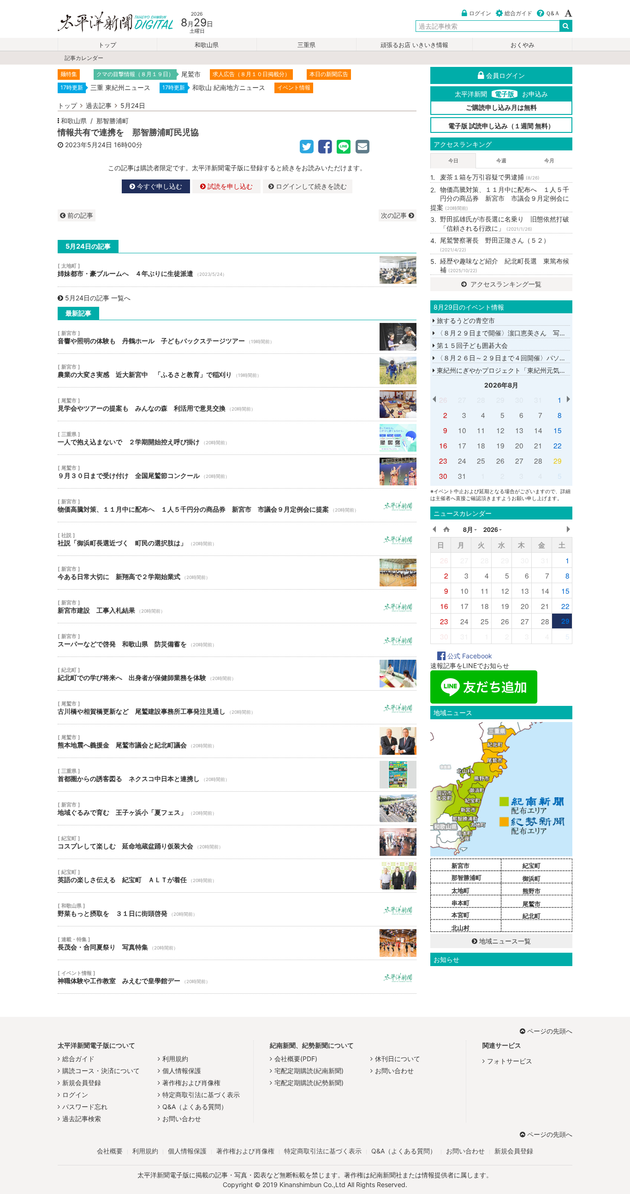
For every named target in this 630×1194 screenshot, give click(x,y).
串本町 (461, 903)
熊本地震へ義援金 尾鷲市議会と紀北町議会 (237, 741)
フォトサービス (509, 1061)
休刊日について (397, 1059)
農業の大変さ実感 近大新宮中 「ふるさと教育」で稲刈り (237, 370)
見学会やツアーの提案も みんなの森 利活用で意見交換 (237, 404)
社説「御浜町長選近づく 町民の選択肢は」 (237, 538)
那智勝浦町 (112, 121)
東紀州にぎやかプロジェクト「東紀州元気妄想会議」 (513, 370)
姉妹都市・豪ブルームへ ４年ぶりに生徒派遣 (237, 270)
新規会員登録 (81, 1083)
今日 (453, 160)
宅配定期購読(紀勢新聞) (309, 1083)
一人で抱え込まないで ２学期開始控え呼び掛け (237, 437)
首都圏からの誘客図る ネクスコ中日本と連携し (237, 774)
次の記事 (395, 215)
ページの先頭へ (549, 1031)
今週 (501, 160)
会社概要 (110, 1151)
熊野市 (532, 891)
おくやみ (523, 45)
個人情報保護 (181, 1071)
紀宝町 (532, 865)
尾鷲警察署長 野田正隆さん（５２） (495, 244)
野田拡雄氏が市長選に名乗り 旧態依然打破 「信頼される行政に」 (506, 223)
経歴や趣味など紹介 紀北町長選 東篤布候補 (504, 265)
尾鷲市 (532, 903)
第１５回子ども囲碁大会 (471, 345)
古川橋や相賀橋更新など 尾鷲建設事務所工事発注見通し (237, 707)
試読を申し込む (229, 186)
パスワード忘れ (84, 1106)
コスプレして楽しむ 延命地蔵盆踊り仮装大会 (237, 842)
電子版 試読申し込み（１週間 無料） (501, 126)
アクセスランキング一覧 (505, 284)
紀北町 (532, 915)
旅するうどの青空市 (465, 320)
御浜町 (532, 878)
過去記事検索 (81, 1118)
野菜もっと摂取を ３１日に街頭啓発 (237, 909)
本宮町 (461, 915)
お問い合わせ (181, 1118)
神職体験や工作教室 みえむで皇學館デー (237, 976)
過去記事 (99, 105)
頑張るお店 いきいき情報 (414, 45)
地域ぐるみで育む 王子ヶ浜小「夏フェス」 (237, 808)
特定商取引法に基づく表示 (201, 1094)
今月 (549, 160)
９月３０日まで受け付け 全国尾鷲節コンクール (237, 471)
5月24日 (132, 105)
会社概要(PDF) (295, 1059)
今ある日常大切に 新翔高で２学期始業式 (237, 572)
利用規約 (175, 1059)
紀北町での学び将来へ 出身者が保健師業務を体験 (237, 673)
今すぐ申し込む (158, 186)
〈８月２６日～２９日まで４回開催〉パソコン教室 (510, 358)
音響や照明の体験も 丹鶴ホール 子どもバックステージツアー (237, 336)
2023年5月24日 (88, 145)
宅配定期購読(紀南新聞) (309, 1071)
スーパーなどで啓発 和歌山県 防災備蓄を (237, 640)
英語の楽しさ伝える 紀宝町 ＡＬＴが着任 (237, 875)
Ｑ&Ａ (553, 13)
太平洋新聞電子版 (109, 22)
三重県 (306, 45)
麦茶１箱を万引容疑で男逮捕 (490, 177)
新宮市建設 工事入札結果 (237, 606)
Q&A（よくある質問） (194, 1106)
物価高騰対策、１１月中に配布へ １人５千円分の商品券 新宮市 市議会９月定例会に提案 (237, 505)
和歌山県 (207, 45)
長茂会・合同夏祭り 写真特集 (237, 943)
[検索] (565, 26)
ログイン (480, 13)
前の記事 (79, 215)
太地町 (461, 890)
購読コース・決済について (101, 1071)
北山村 (461, 927)
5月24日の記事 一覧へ (98, 298)
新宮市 (461, 865)
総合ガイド (518, 13)
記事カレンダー (84, 57)
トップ (107, 45)
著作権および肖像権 (191, 1083)
